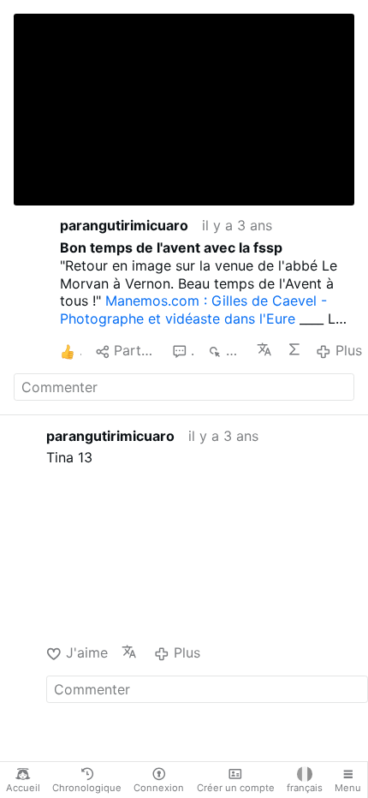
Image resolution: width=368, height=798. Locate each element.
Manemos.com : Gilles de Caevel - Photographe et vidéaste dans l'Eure (193, 309)
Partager (136, 350)
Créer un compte (236, 788)
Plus (348, 350)
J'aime (86, 652)
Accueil (23, 788)
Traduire (265, 349)
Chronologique (87, 788)
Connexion (159, 788)
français (305, 788)
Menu (348, 788)
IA (295, 349)
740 (234, 350)
